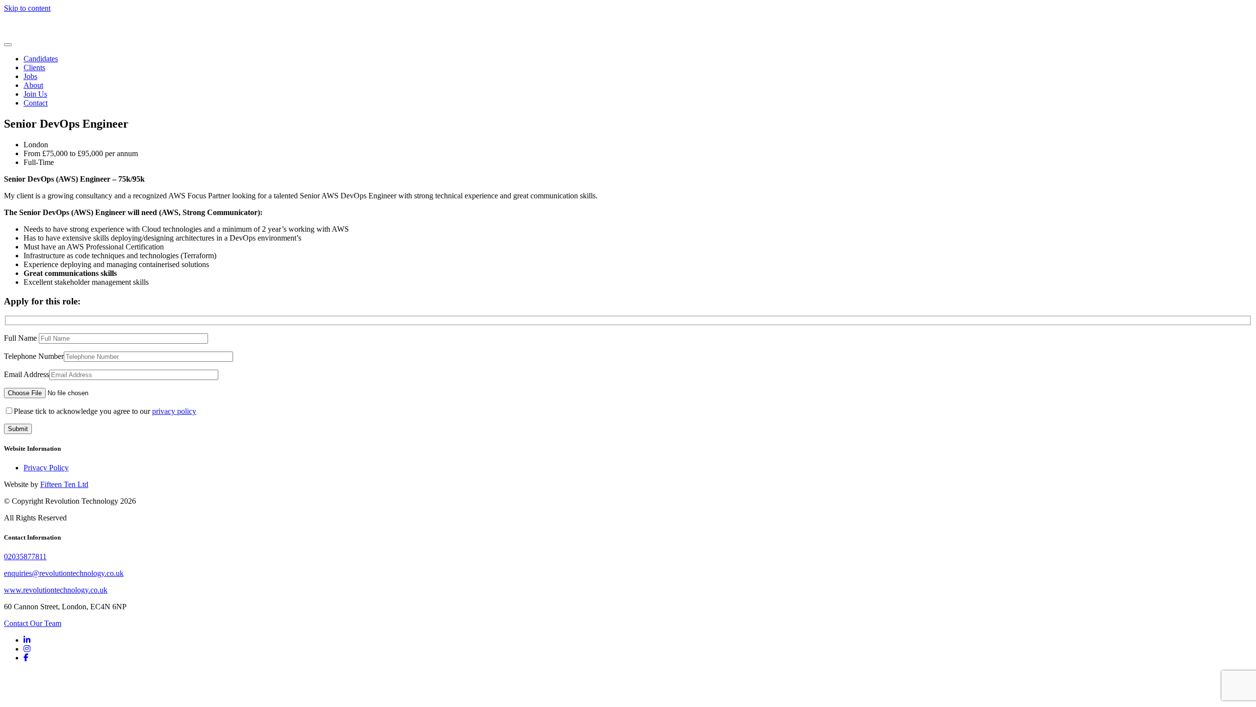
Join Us (35, 94)
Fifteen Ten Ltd (64, 484)
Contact (36, 103)
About (33, 85)
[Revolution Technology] (38, 33)
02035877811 (25, 556)
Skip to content (27, 8)
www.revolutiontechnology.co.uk (55, 590)
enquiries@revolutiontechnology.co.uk (64, 573)
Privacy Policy (46, 467)
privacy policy (174, 411)
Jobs (30, 76)
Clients (34, 67)
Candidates (41, 58)
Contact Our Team (32, 623)
